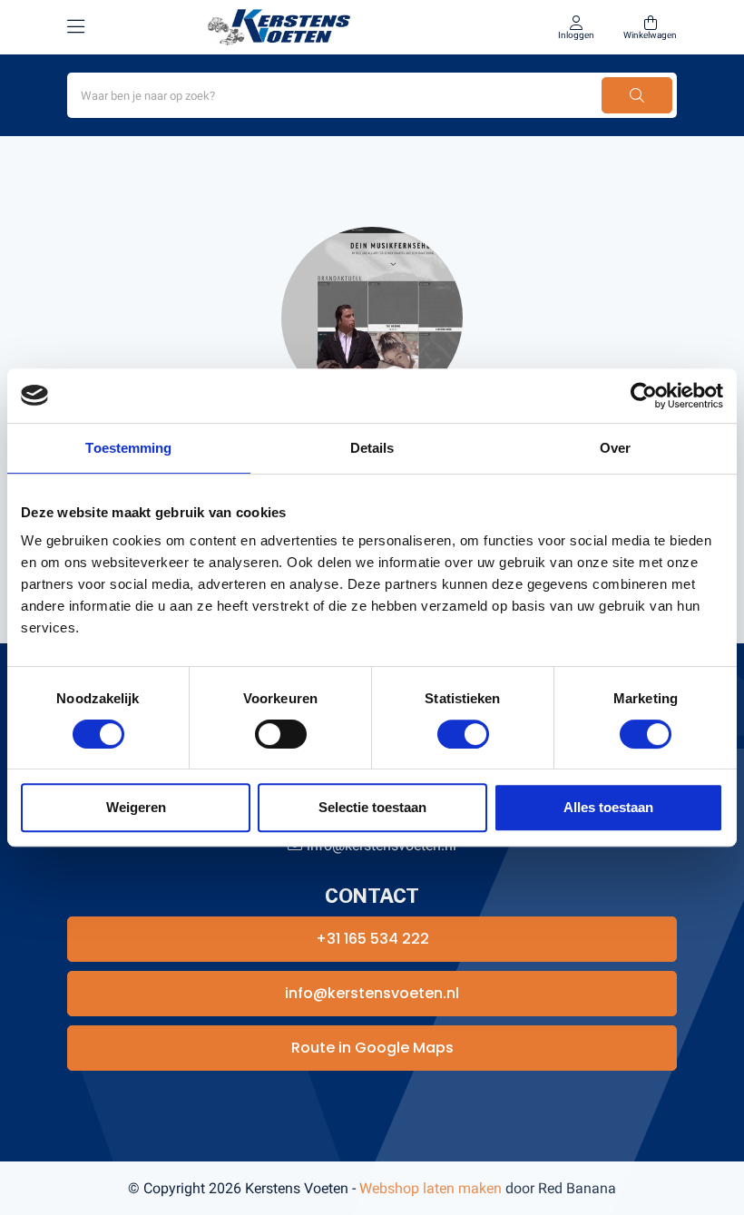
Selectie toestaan (372, 807)
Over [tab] (615, 448)
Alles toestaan (608, 807)
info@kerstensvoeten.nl (372, 993)
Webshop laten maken (430, 1188)
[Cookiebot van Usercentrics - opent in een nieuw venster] (643, 395)
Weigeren (136, 807)
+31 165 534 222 (372, 938)
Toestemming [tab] (128, 448)
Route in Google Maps (372, 1047)
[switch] (281, 734)
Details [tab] (372, 448)
